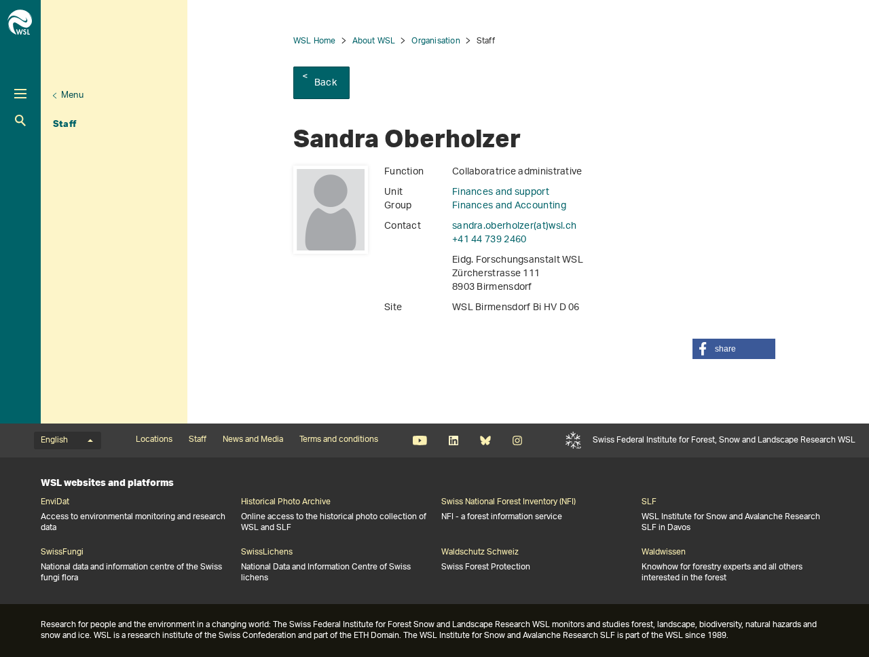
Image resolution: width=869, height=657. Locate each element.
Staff (64, 123)
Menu (72, 95)
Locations (154, 440)
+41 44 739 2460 (489, 239)
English (54, 440)
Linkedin (453, 440)
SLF (573, 440)
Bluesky (485, 440)
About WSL (374, 41)
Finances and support (500, 192)
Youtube (420, 440)
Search (20, 120)
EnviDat (55, 502)
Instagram (517, 440)
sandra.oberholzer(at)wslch (514, 226)
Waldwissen (664, 552)
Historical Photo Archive (286, 502)
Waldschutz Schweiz (480, 552)
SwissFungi (62, 552)
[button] (733, 349)
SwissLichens (267, 552)
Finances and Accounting (509, 206)
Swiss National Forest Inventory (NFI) (508, 502)
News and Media (253, 440)
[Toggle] (20, 93)
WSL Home (314, 41)
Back (325, 83)
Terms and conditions (338, 440)
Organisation (435, 41)
